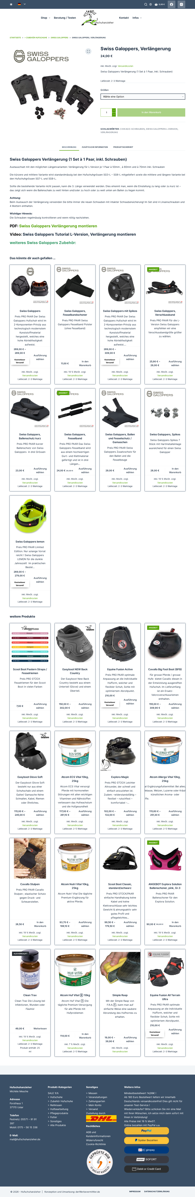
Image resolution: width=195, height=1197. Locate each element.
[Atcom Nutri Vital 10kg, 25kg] (75, 858)
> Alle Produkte (57, 1125)
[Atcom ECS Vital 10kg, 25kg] (75, 751)
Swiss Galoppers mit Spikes (120, 310)
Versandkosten (125, 66)
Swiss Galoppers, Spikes (165, 434)
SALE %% (53, 1093)
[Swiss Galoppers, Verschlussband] (165, 285)
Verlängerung (109, 132)
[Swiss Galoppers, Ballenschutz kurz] (30, 409)
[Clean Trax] (30, 969)
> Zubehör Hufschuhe (60, 1101)
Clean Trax (30, 995)
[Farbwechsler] (11, 4)
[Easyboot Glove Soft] (30, 751)
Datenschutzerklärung (157, 1191)
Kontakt (124, 17)
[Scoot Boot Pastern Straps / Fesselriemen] (30, 643)
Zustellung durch (95, 1113)
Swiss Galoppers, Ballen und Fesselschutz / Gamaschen (120, 438)
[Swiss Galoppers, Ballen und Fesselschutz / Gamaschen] (120, 409)
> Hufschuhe (55, 1097)
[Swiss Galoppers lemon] (30, 516)
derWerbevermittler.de (88, 1191)
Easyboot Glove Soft (30, 777)
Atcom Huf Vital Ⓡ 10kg (75, 995)
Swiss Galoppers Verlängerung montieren (53, 226)
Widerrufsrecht (94, 1140)
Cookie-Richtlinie (96, 1144)
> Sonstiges (55, 1121)
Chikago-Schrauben (132, 129)
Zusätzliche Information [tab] (95, 147)
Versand (93, 1109)
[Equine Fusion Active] (120, 643)
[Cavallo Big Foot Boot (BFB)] (165, 643)
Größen (105, 90)
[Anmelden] (150, 4)
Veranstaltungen (98, 1097)
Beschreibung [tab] (69, 147)
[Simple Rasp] (120, 969)
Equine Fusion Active (120, 669)
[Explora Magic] (120, 751)
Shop (44, 17)
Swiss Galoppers (30, 310)
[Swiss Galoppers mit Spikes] (120, 285)
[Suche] (145, 4)
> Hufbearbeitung (58, 1109)
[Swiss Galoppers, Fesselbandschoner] (75, 285)
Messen (93, 1093)
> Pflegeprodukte (58, 1113)
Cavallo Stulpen (30, 884)
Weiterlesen (40, 1028)
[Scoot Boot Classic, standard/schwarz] (120, 858)
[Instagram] (181, 4)
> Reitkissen (55, 1105)
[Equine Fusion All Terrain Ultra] (165, 969)
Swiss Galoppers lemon (30, 541)
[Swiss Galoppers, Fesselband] (75, 409)
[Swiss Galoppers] (30, 285)
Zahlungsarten (97, 1101)
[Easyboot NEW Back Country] (75, 643)
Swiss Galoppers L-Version (161, 129)
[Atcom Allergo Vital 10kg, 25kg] (165, 751)
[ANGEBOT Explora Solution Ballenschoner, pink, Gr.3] (165, 858)
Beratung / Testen (65, 17)
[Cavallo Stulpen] (30, 858)
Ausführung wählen (40, 357)
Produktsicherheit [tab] (123, 147)
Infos (136, 17)
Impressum (134, 1191)
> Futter (52, 1117)
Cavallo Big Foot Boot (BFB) (165, 669)
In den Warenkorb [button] (85, 363)
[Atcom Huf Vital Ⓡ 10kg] (75, 969)
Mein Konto (95, 1105)
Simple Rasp (120, 995)
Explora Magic (120, 777)
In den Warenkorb (151, 112)
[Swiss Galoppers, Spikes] (165, 409)
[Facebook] (171, 4)
